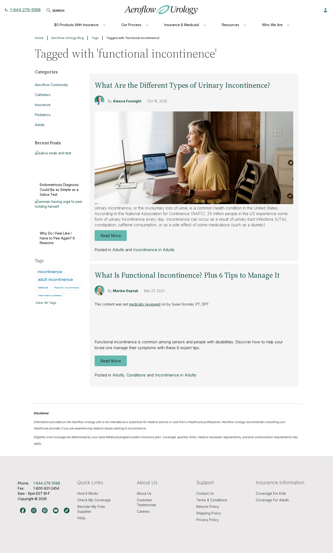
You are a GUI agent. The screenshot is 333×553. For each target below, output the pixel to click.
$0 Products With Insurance (76, 25)
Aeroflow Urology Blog (67, 38)
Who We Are (272, 25)
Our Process (131, 25)
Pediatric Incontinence (66, 287)
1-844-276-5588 (25, 9)
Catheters (42, 95)
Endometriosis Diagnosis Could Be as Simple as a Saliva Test (59, 189)
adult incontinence (55, 279)
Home (39, 38)
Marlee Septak (125, 291)
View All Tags (46, 303)
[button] (325, 10)
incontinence (50, 271)
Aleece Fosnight (127, 101)
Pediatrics (43, 115)
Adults (118, 249)
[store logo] (161, 9)
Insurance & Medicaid (181, 25)
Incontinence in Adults (154, 249)
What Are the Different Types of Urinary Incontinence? (182, 85)
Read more (110, 235)
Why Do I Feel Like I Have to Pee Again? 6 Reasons (57, 238)
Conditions (136, 375)
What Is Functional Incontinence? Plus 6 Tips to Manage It (187, 275)
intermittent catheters (50, 295)
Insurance (42, 105)
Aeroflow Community (51, 85)
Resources (230, 25)
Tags (95, 38)
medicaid (43, 287)
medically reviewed (144, 304)
